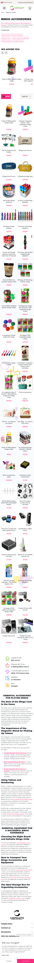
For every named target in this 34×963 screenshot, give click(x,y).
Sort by (25, 96)
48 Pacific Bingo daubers (9, 201)
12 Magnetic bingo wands (9, 363)
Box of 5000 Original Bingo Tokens (22, 799)
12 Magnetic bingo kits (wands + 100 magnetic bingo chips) (25, 308)
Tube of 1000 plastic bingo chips (9, 448)
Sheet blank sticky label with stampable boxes (9, 502)
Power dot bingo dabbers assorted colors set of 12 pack (9, 254)
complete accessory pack (16, 898)
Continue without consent (23, 935)
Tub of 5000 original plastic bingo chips (9, 306)
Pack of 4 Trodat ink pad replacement (8, 529)
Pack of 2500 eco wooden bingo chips (8, 280)
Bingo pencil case (8, 176)
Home (2, 12)
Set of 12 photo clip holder (9, 151)
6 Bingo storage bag (25, 176)
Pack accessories (25, 392)
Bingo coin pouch (25, 150)
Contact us (5, 928)
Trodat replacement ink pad (8, 555)
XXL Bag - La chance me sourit (25, 422)
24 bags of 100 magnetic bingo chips (25, 337)
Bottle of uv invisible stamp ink (25, 555)
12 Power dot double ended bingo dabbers (25, 254)
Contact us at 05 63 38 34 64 (25, 2)
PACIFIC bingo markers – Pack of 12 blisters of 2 (8, 582)
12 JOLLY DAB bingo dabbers (25, 201)
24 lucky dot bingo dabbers (25, 581)
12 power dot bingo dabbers (25, 227)
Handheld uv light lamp (25, 529)
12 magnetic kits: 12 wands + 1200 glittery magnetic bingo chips (9, 394)
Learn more (5, 955)
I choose (8, 961)
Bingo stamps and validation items (12, 41)
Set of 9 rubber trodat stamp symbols (25, 502)
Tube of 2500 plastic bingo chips (11, 80)
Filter (8, 96)
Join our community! (10, 936)
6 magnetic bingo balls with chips (8, 336)
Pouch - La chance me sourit (9, 422)
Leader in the (16, 658)
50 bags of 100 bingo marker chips (25, 280)
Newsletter (6, 932)
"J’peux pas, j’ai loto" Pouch (24, 870)
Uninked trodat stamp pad (25, 476)
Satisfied (14, 677)
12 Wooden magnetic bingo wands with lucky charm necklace (25, 365)
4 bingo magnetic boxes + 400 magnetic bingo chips (25, 123)
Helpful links (6, 924)
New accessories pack (9, 476)
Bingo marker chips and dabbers (12, 35)
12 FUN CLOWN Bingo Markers (15, 814)
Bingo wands (6, 38)
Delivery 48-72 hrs (18, 664)
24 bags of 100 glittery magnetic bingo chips (8, 609)
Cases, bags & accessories (20, 38)
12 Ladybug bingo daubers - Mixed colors (25, 449)
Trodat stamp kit (9, 636)
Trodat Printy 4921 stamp (25, 609)
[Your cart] (30, 8)
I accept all (25, 961)
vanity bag (13, 877)
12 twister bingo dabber (9, 227)
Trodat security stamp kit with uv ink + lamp (25, 637)
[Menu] (4, 8)
